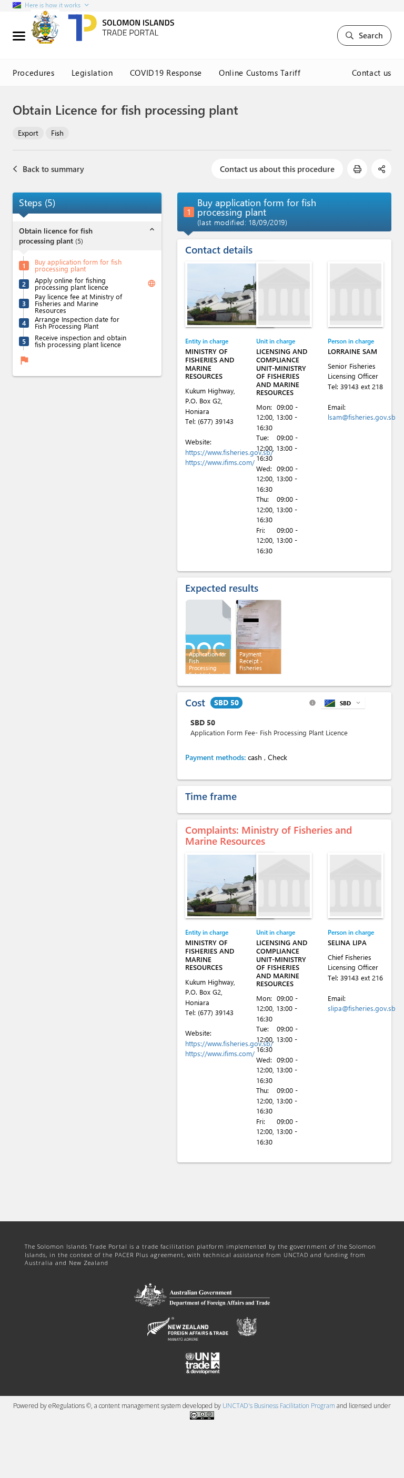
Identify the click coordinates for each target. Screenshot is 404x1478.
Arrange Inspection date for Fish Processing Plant (77, 322)
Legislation (92, 72)
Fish (57, 133)
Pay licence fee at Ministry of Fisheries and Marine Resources (78, 303)
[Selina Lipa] (355, 885)
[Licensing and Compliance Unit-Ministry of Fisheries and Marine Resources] (284, 294)
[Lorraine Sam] (355, 294)
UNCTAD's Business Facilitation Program (279, 1405)
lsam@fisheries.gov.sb (362, 416)
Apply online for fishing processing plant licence (71, 283)
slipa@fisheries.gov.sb (362, 1008)
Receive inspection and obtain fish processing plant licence (80, 341)
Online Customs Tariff (260, 72)
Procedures (34, 72)
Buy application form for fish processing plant (78, 265)
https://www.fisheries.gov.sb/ (229, 452)
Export (28, 133)
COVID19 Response (166, 72)
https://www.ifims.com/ (220, 462)
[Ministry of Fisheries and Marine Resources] (230, 294)
